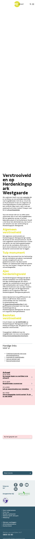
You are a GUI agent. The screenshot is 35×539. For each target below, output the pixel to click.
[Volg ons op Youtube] (27, 486)
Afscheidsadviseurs (9, 524)
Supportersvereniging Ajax (14, 304)
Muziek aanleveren (9, 514)
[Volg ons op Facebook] (16, 486)
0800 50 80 (8, 535)
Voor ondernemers (9, 510)
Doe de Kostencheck (13, 361)
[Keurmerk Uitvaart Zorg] (5, 501)
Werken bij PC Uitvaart (10, 516)
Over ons (6, 512)
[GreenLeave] (24, 493)
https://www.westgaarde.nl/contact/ (15, 336)
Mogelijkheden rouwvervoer (12, 383)
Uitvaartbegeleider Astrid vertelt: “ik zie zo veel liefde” (17, 395)
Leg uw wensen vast (13, 359)
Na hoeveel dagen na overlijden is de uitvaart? (15, 377)
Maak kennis (8, 473)
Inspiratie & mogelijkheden (15, 357)
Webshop (6, 517)
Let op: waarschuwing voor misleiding (16, 389)
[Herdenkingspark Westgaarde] (15, 4)
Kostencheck (7, 526)
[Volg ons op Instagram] (21, 486)
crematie (26, 197)
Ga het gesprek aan (10, 437)
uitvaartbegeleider (13, 210)
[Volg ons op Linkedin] (16, 490)
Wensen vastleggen (9, 522)
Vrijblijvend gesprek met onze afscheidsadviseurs (16, 354)
